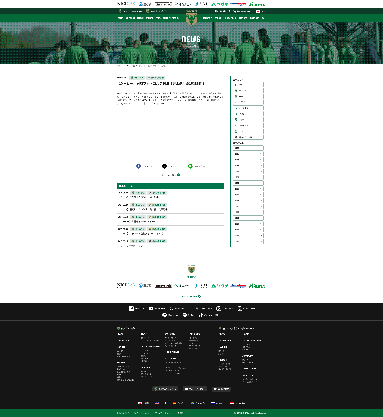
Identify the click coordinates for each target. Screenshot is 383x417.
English (163, 403)
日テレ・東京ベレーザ (133, 11)
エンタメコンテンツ (195, 346)
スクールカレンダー (171, 346)
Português (200, 403)
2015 (237, 212)
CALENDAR (130, 18)
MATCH (140, 18)
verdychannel (159, 308)
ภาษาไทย (220, 403)
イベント (242, 131)
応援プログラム (194, 348)
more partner (189, 296)
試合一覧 (120, 351)
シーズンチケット (123, 366)
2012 (237, 229)
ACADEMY (207, 18)
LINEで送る (199, 166)
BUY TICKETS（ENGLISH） (126, 380)
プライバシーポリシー (163, 413)
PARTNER (243, 18)
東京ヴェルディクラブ (161, 11)
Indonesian (240, 403)
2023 (237, 165)
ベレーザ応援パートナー (250, 382)
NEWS (120, 18)
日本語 (146, 403)
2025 (237, 154)
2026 (237, 148)
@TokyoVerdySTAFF (182, 308)
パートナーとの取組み (172, 373)
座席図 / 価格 (121, 369)
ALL (240, 84)
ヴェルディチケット (197, 389)
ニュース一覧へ (168, 174)
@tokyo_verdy (227, 308)
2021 (237, 177)
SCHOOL (218, 18)
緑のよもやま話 (157, 77)
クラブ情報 (144, 350)
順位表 (119, 354)
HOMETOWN (230, 18)
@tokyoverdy (173, 315)
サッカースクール (171, 338)
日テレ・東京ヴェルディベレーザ (238, 328)
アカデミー (243, 113)
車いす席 (120, 374)
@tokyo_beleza (206, 308)
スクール (242, 119)
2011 (237, 235)
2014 (237, 218)
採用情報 (179, 413)
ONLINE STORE (243, 11)
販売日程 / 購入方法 (123, 372)
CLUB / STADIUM (171, 18)
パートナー (243, 125)
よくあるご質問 (123, 413)
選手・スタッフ (146, 338)
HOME (119, 65)
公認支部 (144, 361)
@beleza (191, 315)
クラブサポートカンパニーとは (175, 368)
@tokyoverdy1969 (211, 315)
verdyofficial (139, 308)
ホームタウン (244, 108)
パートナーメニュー (171, 365)
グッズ (191, 343)
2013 (237, 223)
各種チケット (121, 377)
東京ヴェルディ (128, 328)
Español (181, 403)
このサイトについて (141, 413)
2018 (237, 194)
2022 (237, 171)
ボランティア (145, 358)
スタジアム (144, 353)
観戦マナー (144, 356)
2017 (237, 200)
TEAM (158, 18)
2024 (237, 159)
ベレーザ (242, 96)
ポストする (173, 166)
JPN (263, 11)
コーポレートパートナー (173, 362)
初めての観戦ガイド (123, 356)
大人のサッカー (170, 340)
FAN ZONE (254, 18)
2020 (237, 183)
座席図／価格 (222, 366)
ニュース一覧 (130, 65)
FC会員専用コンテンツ (196, 340)
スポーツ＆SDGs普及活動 (173, 343)
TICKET (149, 18)
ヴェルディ (138, 77)
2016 (237, 206)
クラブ (242, 102)
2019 (237, 188)
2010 (237, 241)
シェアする (147, 166)
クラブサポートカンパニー (174, 370)
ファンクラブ (193, 338)
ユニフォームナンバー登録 (150, 340)
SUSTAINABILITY (222, 11)
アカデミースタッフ (147, 377)
